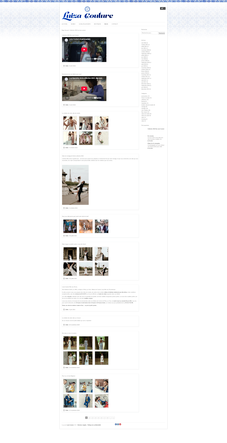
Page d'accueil (65, 30)
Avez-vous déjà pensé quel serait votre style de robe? (75, 216)
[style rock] (86, 226)
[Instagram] (118, 424)
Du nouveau (151, 136)
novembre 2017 (145, 75)
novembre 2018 (145, 67)
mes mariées (144, 110)
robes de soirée (145, 115)
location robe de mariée (147, 105)
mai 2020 (143, 59)
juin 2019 (143, 66)
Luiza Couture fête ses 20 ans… (70, 287)
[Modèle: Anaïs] (102, 343)
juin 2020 (143, 57)
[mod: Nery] (86, 358)
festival (143, 101)
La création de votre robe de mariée (71, 113)
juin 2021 (143, 48)
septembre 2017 (145, 78)
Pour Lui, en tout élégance (68, 376)
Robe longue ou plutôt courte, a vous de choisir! (74, 244)
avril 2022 (143, 43)
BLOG (106, 24)
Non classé (144, 112)
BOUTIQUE (97, 24)
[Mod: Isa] (70, 343)
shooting (143, 119)
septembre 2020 (145, 53)
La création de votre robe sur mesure (71, 318)
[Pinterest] (120, 424)
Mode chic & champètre (154, 143)
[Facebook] (116, 424)
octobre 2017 (144, 76)
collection (143, 99)
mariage (143, 106)
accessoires (144, 96)
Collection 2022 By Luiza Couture (70, 35)
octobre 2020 (144, 52)
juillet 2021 (144, 46)
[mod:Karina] (102, 358)
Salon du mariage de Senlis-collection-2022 (73, 156)
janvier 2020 (144, 60)
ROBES (73, 24)
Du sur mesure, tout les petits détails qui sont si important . (77, 320)
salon (142, 117)
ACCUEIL (64, 24)
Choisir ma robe (145, 98)
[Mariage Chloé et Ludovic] (70, 138)
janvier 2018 (144, 73)
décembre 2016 (145, 83)
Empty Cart (163, 8)
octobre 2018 (144, 69)
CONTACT (115, 24)
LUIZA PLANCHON (85, 24)
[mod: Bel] (86, 343)
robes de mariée (145, 114)
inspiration (144, 103)
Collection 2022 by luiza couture (78, 30)
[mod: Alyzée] (70, 358)
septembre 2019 (145, 62)
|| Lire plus (150, 140)
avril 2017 (143, 82)
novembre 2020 (145, 50)
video (142, 121)
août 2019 (143, 64)
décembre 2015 (145, 89)
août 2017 (143, 80)
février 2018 (144, 71)
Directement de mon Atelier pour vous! (71, 74)
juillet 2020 (144, 55)
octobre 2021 (144, 44)
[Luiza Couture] (88, 13)
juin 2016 (143, 87)
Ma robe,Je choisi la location (69, 333)
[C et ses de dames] (86, 138)
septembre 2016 (145, 85)
